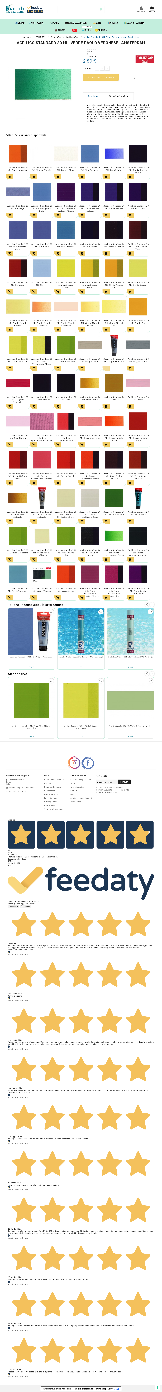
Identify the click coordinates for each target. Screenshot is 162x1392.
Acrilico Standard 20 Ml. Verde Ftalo (138, 513)
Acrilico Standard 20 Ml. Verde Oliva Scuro (90, 552)
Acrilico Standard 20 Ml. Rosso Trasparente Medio (90, 476)
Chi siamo (48, 783)
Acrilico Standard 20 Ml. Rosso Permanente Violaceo (42, 476)
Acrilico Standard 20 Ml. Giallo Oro (138, 321)
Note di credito (77, 787)
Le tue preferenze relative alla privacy (94, 1388)
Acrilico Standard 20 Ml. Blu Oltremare (114, 207)
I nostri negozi (51, 798)
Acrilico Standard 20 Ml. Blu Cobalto (114, 168)
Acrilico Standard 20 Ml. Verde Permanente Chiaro (114, 552)
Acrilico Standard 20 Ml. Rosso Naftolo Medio (138, 438)
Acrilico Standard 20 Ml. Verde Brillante (114, 513)
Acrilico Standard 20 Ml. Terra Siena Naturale (17, 514)
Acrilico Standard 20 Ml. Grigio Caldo (90, 360)
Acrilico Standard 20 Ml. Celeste (41, 283)
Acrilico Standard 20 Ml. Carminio (17, 283)
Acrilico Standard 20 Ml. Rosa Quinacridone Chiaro (42, 438)
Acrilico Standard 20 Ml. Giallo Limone (138, 283)
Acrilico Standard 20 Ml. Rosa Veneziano (90, 436)
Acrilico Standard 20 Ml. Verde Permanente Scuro (138, 552)
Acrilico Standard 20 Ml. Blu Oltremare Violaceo (90, 208)
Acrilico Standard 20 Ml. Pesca (138, 398)
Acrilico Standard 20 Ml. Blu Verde (90, 245)
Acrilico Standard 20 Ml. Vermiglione (65, 589)
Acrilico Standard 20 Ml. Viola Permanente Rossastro (114, 592)
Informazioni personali (80, 780)
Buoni (72, 794)
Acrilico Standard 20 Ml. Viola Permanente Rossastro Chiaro (90, 592)
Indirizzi (73, 791)
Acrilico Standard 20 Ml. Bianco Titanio (41, 168)
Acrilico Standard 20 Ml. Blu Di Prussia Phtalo (138, 170)
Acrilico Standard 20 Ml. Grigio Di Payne (114, 360)
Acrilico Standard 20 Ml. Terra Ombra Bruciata (114, 476)
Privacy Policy (51, 802)
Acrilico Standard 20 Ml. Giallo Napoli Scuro (90, 323)
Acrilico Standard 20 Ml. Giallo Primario (17, 360)
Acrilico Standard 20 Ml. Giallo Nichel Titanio (114, 323)
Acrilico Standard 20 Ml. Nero (65, 398)
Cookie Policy (50, 805)
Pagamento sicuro (52, 787)
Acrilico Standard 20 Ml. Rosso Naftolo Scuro (17, 476)
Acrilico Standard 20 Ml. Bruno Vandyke (114, 245)
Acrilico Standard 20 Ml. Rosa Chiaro (17, 436)
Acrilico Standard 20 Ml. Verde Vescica (41, 589)
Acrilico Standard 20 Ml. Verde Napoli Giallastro (41, 552)
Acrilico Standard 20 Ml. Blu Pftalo (138, 207)
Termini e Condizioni (53, 809)
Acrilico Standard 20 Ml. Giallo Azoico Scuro (114, 285)
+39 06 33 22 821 (17, 791)
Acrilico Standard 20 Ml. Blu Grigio (17, 207)
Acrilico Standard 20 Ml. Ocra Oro (114, 398)
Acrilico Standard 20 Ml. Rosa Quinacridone (65, 438)
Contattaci (49, 791)
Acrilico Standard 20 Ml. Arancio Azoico (17, 168)
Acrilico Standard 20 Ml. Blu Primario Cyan (17, 246)
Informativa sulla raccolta (57, 1388)
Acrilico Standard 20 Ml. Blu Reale (41, 245)
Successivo (25, 906)
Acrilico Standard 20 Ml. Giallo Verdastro (65, 360)
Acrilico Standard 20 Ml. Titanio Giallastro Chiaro (65, 514)
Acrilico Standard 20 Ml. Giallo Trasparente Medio (41, 361)
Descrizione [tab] (93, 96)
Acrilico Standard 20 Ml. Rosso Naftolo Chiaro (114, 438)
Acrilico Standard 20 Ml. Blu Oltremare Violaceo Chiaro (65, 208)
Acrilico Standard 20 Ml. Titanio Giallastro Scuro (90, 514)
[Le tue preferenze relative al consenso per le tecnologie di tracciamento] (157, 1387)
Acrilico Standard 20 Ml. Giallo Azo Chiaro (65, 285)
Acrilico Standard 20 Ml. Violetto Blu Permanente (138, 591)
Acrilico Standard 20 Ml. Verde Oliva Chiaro (65, 552)
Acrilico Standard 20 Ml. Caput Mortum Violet (138, 246)
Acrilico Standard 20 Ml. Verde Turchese (17, 589)
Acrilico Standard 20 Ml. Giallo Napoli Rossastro (41, 323)
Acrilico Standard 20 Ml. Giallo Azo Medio (90, 285)
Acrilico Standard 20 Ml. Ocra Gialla (90, 398)
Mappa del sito (51, 794)
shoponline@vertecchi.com (21, 788)
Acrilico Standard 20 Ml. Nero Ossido (41, 398)
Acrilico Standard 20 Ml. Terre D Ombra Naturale (41, 514)
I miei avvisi (75, 802)
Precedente (13, 906)
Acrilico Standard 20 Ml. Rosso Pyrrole (65, 474)
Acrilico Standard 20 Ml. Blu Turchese (65, 245)
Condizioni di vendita (54, 780)
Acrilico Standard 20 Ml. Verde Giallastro (17, 551)
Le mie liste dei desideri (81, 798)
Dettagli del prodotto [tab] (118, 96)
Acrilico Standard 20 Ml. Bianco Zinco (65, 168)
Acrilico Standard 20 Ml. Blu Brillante (90, 168)
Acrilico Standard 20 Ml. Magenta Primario (17, 399)
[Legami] (75, 30)
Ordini (72, 783)
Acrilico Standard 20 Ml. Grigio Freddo (138, 360)
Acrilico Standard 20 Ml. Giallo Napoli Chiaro (17, 323)
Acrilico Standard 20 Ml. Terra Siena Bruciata (138, 476)
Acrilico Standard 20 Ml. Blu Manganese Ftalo (41, 208)
